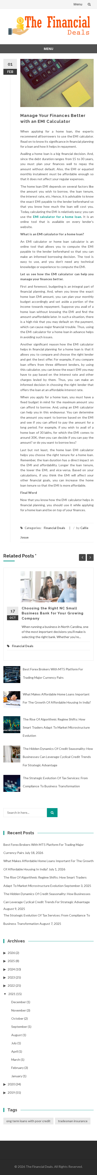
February (17, 1068)
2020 (11, 1084)
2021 (12, 994)
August (16, 1035)
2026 (11, 953)
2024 (11, 969)
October (17, 1018)
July (14, 1043)
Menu (78, 4)
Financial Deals (54, 528)
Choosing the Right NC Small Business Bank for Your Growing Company (52, 613)
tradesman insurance (73, 1121)
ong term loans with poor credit (28, 1121)
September (19, 1026)
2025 (11, 961)
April (14, 1051)
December (18, 1002)
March (15, 1059)
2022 (11, 985)
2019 (11, 1092)
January (16, 1076)
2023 (11, 977)
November (18, 1010)
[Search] (52, 812)
